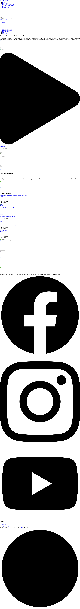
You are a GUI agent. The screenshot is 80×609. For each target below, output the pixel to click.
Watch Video (2, 146)
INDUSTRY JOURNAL (7, 9)
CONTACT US (5, 13)
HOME (3, 2)
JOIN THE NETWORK (7, 8)
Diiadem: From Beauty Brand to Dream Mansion (8, 207)
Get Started (2, 52)
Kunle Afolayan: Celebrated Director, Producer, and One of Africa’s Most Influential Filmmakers (16, 225)
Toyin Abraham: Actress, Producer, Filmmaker (7, 216)
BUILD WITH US (5, 3)
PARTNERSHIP (5, 7)
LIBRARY (4, 6)
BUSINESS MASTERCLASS (8, 4)
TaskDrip (21, 527)
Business (1, 205)
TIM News (2, 196)
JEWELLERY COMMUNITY (8, 5)
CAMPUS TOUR (5, 12)
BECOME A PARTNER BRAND (6, 180)
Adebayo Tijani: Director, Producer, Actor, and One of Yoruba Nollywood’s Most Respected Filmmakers (17, 233)
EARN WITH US (5, 10)
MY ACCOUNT (3, 15)
